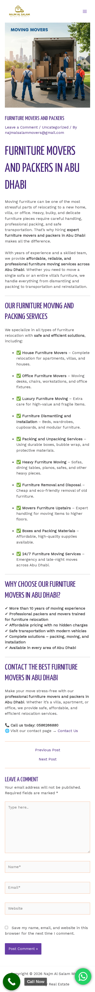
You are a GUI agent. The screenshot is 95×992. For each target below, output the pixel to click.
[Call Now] (11, 982)
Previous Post (47, 750)
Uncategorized (55, 127)
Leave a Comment (21, 127)
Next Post (48, 759)
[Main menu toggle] (85, 11)
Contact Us (68, 731)
